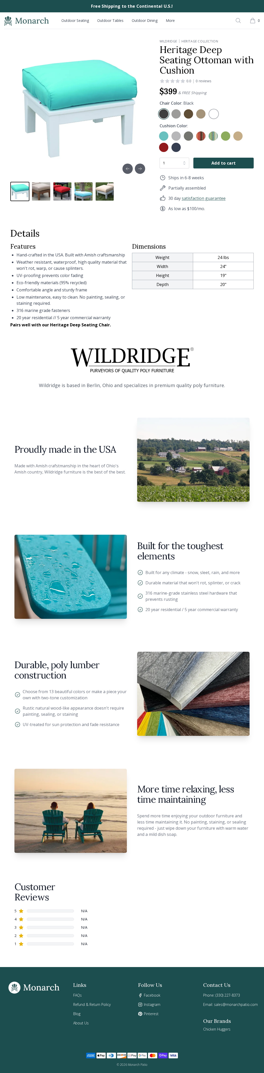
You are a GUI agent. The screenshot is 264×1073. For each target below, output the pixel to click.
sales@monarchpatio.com (236, 1004)
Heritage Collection (200, 41)
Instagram (152, 1004)
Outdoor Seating (75, 20)
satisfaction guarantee (204, 198)
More (170, 20)
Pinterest (151, 1013)
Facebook (152, 995)
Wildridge (168, 41)
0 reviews (203, 80)
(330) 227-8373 (228, 995)
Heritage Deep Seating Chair (80, 325)
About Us (81, 1023)
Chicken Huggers (216, 1029)
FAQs (77, 995)
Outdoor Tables (110, 20)
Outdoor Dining (145, 20)
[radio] (163, 114)
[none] (164, 114)
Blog (76, 1013)
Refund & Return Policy (92, 1004)
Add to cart (223, 163)
